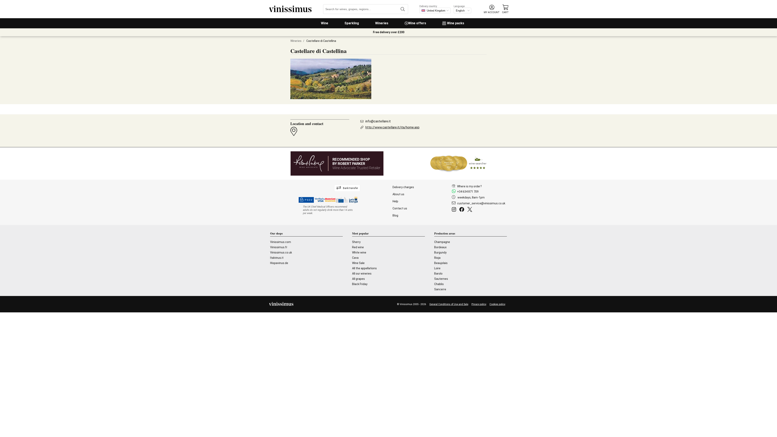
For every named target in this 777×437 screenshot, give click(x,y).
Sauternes (441, 278)
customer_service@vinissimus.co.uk (481, 203)
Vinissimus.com (280, 242)
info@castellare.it (378, 121)
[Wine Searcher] (458, 163)
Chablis (439, 284)
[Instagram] (455, 210)
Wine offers (417, 23)
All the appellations (364, 268)
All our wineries (362, 273)
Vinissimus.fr (278, 247)
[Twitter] (470, 210)
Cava (355, 257)
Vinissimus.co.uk (281, 252)
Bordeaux (440, 247)
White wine (359, 252)
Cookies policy (497, 304)
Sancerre (440, 289)
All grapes (358, 278)
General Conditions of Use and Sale (448, 304)
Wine (324, 23)
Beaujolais (441, 263)
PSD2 (308, 200)
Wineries (381, 23)
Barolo (438, 273)
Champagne (442, 242)
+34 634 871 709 (468, 191)
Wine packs (455, 23)
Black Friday (359, 284)
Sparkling (351, 23)
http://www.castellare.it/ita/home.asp (392, 127)
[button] (492, 9)
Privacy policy (478, 304)
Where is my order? (469, 186)
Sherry (356, 242)
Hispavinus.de (279, 263)
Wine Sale (358, 263)
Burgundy (440, 252)
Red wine (358, 247)
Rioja (437, 257)
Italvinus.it (276, 257)
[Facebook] (462, 210)
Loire (437, 268)
